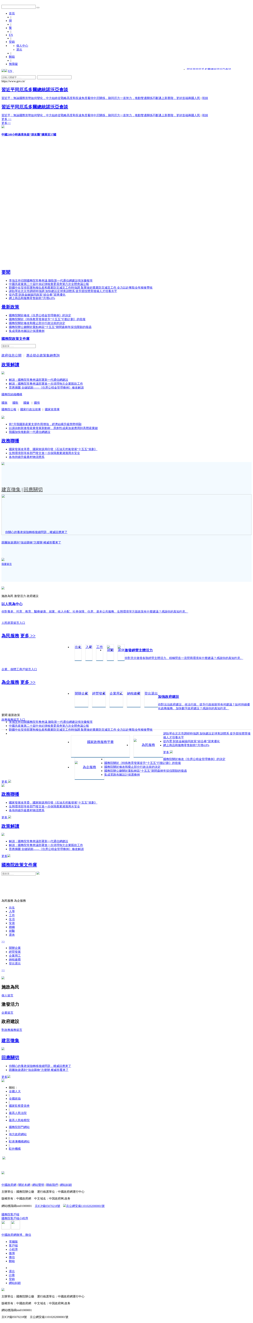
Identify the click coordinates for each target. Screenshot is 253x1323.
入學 (12, 911)
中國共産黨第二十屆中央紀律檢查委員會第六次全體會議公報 (49, 284)
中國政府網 (8, 1184)
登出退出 (15, 963)
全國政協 (15, 1098)
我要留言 (6, 564)
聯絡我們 (52, 1184)
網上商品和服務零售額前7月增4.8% (32, 298)
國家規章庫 (52, 409)
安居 (12, 923)
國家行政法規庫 (30, 409)
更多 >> (6, 119)
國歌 (15, 402)
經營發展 (15, 951)
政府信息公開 (11, 355)
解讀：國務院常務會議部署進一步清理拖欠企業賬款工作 (46, 383)
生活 (12, 919)
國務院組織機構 (11, 394)
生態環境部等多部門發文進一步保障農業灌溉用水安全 (44, 453)
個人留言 (7, 995)
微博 (12, 1253)
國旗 (4, 402)
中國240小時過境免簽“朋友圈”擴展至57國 (28, 134)
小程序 (13, 1249)
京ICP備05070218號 (47, 1205)
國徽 (26, 402)
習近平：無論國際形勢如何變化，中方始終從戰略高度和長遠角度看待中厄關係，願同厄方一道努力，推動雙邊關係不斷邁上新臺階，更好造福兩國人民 (100, 98)
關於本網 (24, 1184)
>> (3, 941)
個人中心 (22, 45)
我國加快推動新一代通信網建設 (29, 432)
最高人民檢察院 (19, 1120)
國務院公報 (8, 409)
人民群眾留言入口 (13, 622)
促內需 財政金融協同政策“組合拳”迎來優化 (37, 294)
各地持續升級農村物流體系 (26, 457)
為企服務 (10, 682)
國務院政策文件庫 (15, 339)
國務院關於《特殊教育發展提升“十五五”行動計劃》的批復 (47, 319)
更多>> (6, 123)
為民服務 (10, 635)
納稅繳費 (15, 959)
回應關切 (33, 489)
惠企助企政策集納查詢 (43, 355)
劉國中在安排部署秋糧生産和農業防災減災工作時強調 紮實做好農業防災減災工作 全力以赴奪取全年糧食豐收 (81, 287)
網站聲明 (38, 1184)
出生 (12, 907)
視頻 (205, 98)
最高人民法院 (18, 1113)
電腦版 (13, 1241)
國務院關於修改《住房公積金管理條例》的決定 (40, 315)
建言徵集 (11, 489)
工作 (12, 915)
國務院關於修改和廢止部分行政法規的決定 (37, 323)
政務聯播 (10, 440)
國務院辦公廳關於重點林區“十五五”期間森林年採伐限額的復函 (50, 327)
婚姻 (12, 927)
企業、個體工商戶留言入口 (19, 669)
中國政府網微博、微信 (16, 1234)
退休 (12, 934)
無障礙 (13, 64)
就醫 (12, 930)
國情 (37, 402)
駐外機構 (15, 1148)
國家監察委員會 (19, 1105)
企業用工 (15, 955)
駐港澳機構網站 (19, 1141)
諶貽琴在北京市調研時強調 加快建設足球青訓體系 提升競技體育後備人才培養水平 (63, 291)
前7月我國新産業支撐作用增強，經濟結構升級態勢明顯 (45, 424)
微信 (12, 1257)
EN (11, 34)
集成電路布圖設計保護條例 (26, 330)
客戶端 (13, 1245)
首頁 (12, 13)
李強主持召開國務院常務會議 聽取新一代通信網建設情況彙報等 (51, 280)
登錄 (12, 41)
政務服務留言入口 (13, 719)
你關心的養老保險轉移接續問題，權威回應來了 (36, 532)
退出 (19, 49)
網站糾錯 (66, 1184)
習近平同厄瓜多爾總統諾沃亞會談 (34, 89)
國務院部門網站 (19, 1127)
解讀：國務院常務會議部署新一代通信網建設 (38, 379)
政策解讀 (10, 364)
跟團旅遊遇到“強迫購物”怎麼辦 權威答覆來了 (31, 542)
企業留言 (7, 1012)
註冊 (12, 1275)
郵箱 (12, 56)
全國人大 (15, 1091)
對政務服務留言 (11, 1029)
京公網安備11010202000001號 (85, 1205)
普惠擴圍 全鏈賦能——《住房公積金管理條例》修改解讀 (46, 387)
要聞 (5, 272)
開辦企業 (15, 947)
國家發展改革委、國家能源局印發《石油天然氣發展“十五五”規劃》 (53, 449)
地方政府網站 (18, 1134)
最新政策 (10, 307)
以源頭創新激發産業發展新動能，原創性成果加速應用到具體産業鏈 (53, 428)
